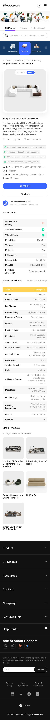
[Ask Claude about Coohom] (20, 646)
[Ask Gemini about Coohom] (27, 646)
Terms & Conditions (38, 684)
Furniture (19, 60)
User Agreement (23, 684)
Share (27, 194)
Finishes (23, 28)
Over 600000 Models (18, 205)
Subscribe (40, 669)
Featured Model (38, 28)
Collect (26, 186)
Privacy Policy (9, 684)
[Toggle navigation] (45, 6)
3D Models (10, 28)
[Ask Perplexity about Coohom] (13, 646)
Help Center (11, 629)
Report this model (34, 139)
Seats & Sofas (32, 60)
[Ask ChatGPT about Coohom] (5, 646)
